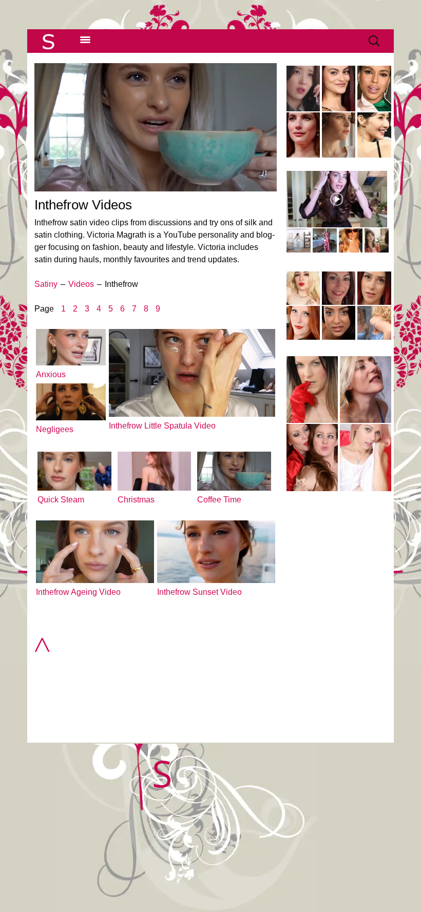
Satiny (46, 284)
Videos (81, 284)
